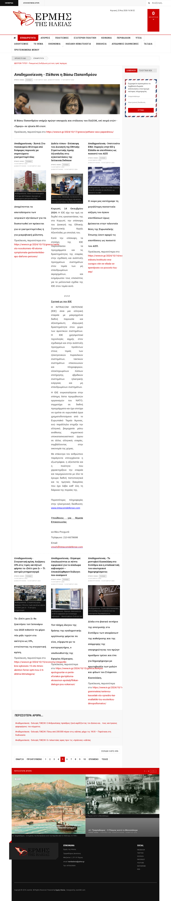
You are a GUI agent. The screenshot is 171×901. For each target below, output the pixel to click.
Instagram (141, 866)
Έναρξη (20, 759)
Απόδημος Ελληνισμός (125, 43)
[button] (151, 771)
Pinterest (141, 859)
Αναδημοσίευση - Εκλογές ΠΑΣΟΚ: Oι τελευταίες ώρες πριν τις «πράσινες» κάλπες (53, 740)
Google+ (140, 856)
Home (15, 38)
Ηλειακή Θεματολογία (78, 43)
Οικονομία (54, 43)
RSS (138, 869)
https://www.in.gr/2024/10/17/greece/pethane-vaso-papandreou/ (80, 132)
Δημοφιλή (131, 70)
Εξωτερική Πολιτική (85, 37)
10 (84, 759)
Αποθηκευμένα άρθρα (31, 3)
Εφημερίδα (9, 3)
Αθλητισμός (21, 43)
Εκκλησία (101, 43)
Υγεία (139, 37)
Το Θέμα (38, 43)
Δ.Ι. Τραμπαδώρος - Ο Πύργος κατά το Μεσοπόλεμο (113, 830)
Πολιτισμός (62, 37)
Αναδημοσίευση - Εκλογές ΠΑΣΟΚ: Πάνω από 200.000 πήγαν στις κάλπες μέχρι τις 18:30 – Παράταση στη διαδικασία (63, 733)
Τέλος (105, 759)
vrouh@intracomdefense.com (67, 547)
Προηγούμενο (34, 759)
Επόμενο (94, 759)
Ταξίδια (148, 43)
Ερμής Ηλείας (60, 890)
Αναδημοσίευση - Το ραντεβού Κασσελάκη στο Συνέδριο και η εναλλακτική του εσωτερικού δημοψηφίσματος (103, 565)
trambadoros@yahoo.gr (76, 862)
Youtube (140, 863)
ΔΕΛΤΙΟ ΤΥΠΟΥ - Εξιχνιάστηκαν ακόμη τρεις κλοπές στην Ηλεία (39, 63)
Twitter (140, 853)
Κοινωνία (106, 37)
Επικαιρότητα (28, 37)
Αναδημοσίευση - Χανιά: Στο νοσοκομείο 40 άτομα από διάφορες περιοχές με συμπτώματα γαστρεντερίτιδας (29, 150)
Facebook (141, 850)
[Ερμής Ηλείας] (42, 18)
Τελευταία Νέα (145, 70)
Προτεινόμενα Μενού (26, 49)
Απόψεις (45, 37)
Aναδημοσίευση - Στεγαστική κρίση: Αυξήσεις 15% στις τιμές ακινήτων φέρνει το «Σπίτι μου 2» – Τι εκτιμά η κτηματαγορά (29, 565)
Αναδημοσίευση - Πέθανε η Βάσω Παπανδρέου (55, 74)
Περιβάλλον (123, 37)
